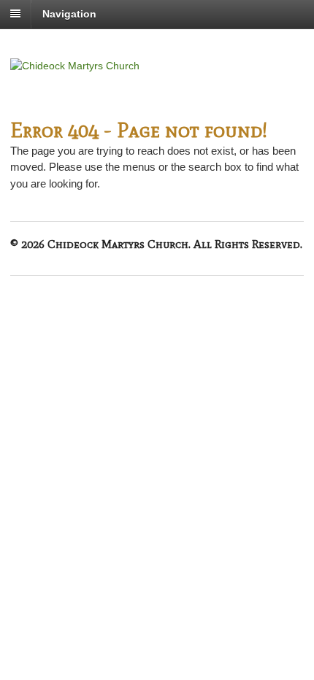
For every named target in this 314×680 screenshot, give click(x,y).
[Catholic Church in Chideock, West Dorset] (74, 66)
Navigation (69, 14)
